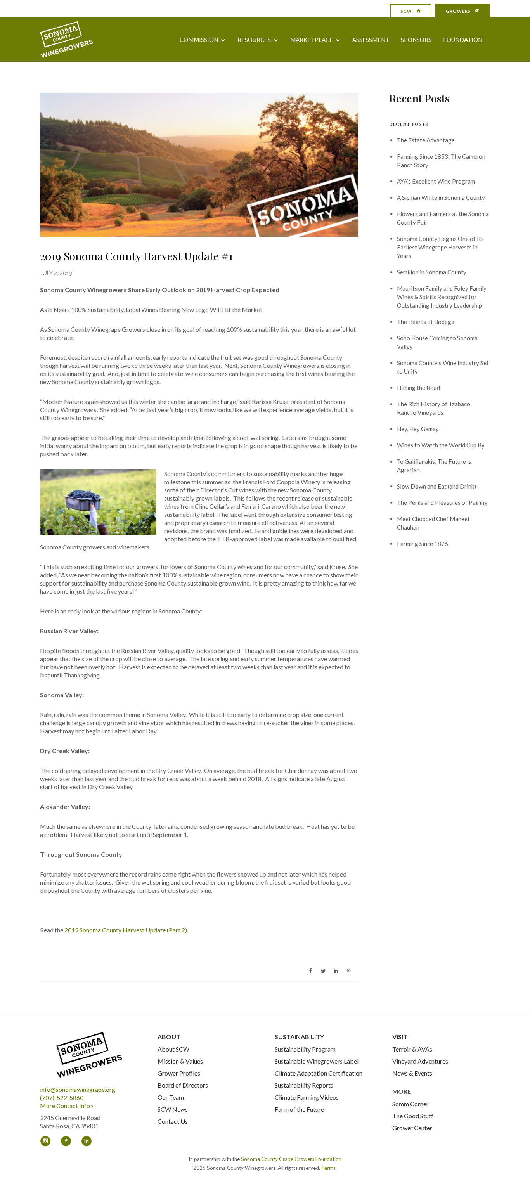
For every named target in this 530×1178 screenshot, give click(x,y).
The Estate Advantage (426, 140)
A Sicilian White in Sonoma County (441, 197)
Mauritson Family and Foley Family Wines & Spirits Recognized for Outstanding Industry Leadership (442, 297)
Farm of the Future (299, 1109)
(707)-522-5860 (61, 1097)
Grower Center (412, 1127)
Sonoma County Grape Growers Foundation (291, 1159)
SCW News (173, 1109)
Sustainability (299, 1036)
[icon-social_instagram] (47, 1141)
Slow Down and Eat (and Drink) (436, 486)
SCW (406, 11)
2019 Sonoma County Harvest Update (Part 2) (125, 930)
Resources (254, 39)
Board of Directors (183, 1085)
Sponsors (416, 39)
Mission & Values (180, 1061)
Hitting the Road (418, 387)
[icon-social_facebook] (68, 1141)
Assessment (370, 39)
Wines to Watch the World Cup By (441, 445)
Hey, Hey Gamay (418, 428)
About (169, 1036)
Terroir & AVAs (412, 1049)
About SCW (173, 1049)
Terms (328, 1168)
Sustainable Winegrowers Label (317, 1061)
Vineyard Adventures (420, 1061)
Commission (199, 39)
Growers (458, 11)
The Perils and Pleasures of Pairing (442, 502)
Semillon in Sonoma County (431, 272)
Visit (399, 1036)
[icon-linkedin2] (86, 1141)
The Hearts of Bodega (425, 321)
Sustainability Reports (304, 1085)
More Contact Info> (67, 1105)
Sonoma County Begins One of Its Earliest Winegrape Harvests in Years (440, 247)
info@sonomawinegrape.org (77, 1089)
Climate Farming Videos (307, 1097)
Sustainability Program (305, 1049)
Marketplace (311, 39)
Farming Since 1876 (422, 543)
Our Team (171, 1097)
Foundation (462, 39)
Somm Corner (410, 1103)
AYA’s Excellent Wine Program (436, 181)
